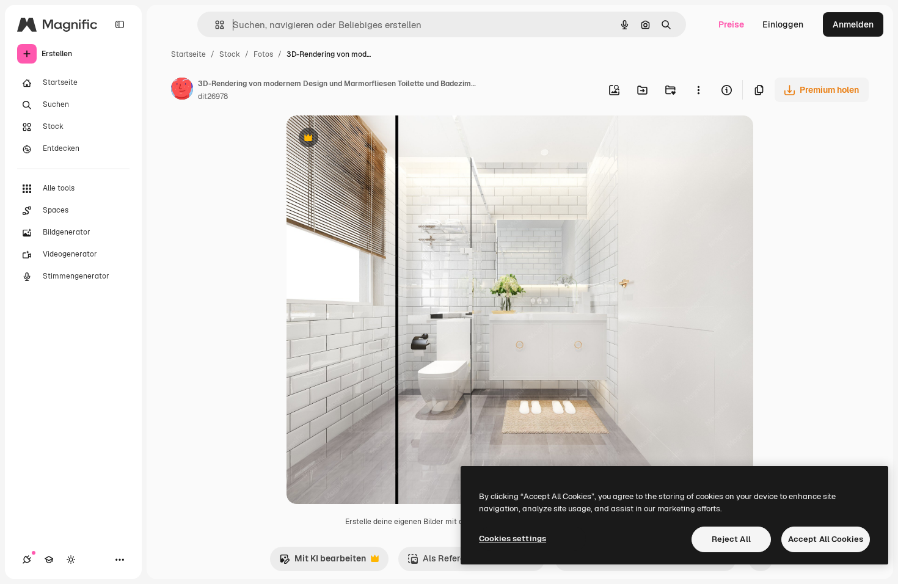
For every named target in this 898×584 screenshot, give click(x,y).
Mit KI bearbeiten (322, 562)
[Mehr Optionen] (698, 90)
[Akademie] (49, 559)
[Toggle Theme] (71, 559)
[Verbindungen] (27, 559)
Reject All (731, 539)
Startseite (188, 54)
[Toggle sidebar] (120, 24)
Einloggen (782, 24)
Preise (731, 24)
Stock (229, 54)
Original (365, 139)
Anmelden (853, 24)
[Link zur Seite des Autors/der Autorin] (182, 90)
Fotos (263, 54)
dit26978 (213, 96)
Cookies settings (512, 538)
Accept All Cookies (825, 539)
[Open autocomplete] (215, 24)
